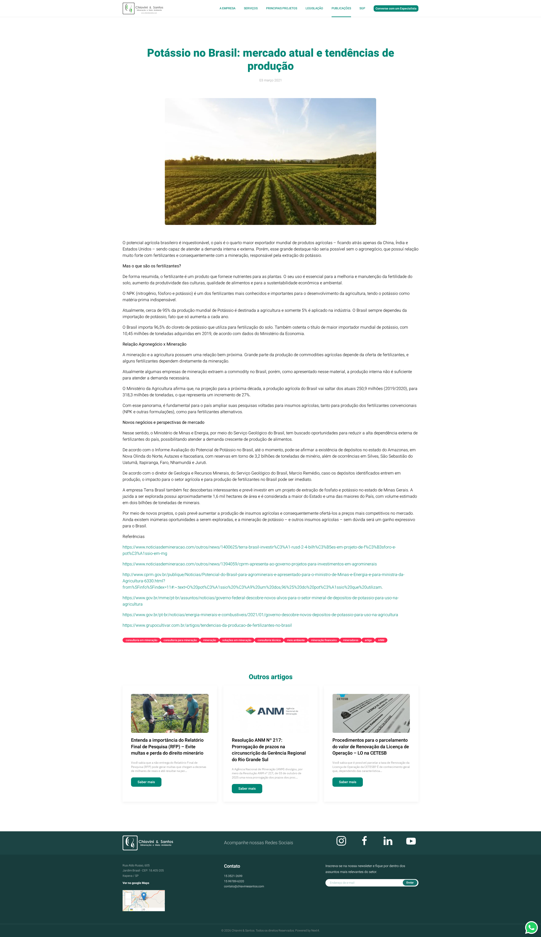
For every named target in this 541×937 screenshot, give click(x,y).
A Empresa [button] (227, 8)
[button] (143, 896)
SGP (362, 8)
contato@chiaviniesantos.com (244, 886)
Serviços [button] (251, 8)
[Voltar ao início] (143, 8)
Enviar (410, 883)
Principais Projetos (281, 8)
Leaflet (137, 909)
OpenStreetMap (155, 909)
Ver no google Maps (136, 883)
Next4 (315, 930)
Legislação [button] (314, 8)
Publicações (341, 8)
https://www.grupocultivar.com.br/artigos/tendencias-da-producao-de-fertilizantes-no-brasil (207, 625)
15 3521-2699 (233, 876)
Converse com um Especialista (396, 8)
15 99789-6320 (234, 881)
